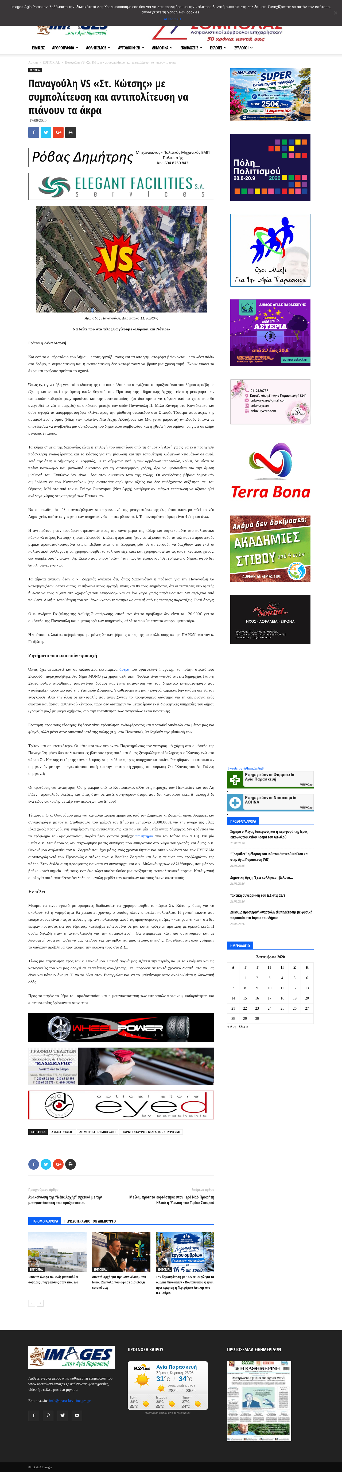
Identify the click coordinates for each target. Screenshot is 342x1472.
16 (257, 998)
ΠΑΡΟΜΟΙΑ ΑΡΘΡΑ (45, 1221)
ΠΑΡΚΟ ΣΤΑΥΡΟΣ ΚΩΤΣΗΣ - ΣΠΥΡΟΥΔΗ (151, 1132)
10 (269, 988)
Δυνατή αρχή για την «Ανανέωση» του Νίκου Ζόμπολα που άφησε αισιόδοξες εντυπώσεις (119, 1282)
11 (282, 988)
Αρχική (33, 62)
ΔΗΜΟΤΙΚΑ (160, 48)
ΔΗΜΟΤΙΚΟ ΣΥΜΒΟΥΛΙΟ (97, 1132)
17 (269, 998)
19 (295, 998)
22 (245, 1008)
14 (233, 998)
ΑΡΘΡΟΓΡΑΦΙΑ (63, 48)
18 (282, 998)
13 (307, 988)
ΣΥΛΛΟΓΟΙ (241, 48)
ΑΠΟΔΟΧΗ (172, 19)
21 (233, 1008)
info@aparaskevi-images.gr (70, 1401)
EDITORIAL (51, 62)
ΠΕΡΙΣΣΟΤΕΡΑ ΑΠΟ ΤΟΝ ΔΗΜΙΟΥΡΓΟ (90, 1221)
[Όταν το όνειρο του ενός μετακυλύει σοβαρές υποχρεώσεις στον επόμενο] (57, 1252)
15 (245, 998)
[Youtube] (77, 1416)
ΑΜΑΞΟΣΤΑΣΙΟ (62, 1132)
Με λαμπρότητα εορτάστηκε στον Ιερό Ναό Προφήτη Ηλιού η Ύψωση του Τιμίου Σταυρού (171, 1199)
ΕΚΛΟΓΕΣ (216, 48)
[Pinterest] (48, 1416)
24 (269, 1008)
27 (307, 1008)
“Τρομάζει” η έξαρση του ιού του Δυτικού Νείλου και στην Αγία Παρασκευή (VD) (269, 856)
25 (282, 1008)
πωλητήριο (144, 836)
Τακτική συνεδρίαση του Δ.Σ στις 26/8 (257, 895)
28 (233, 1019)
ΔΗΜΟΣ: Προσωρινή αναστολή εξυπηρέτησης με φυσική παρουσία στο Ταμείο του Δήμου (271, 914)
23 (257, 1008)
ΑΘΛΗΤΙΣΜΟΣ (96, 48)
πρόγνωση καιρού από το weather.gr (167, 1413)
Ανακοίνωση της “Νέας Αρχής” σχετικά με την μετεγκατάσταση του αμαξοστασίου (65, 1199)
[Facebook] (33, 1416)
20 (307, 998)
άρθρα (125, 669)
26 (295, 1008)
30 (257, 1019)
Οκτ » (243, 1027)
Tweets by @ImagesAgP (245, 768)
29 (245, 1019)
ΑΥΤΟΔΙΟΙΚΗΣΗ (129, 48)
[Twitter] (62, 1416)
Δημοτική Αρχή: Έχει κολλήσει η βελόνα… (261, 877)
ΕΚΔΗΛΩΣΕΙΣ (189, 48)
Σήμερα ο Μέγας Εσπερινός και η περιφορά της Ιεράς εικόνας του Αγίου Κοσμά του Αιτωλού (269, 834)
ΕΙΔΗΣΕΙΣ (38, 48)
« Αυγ (231, 1027)
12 (295, 988)
